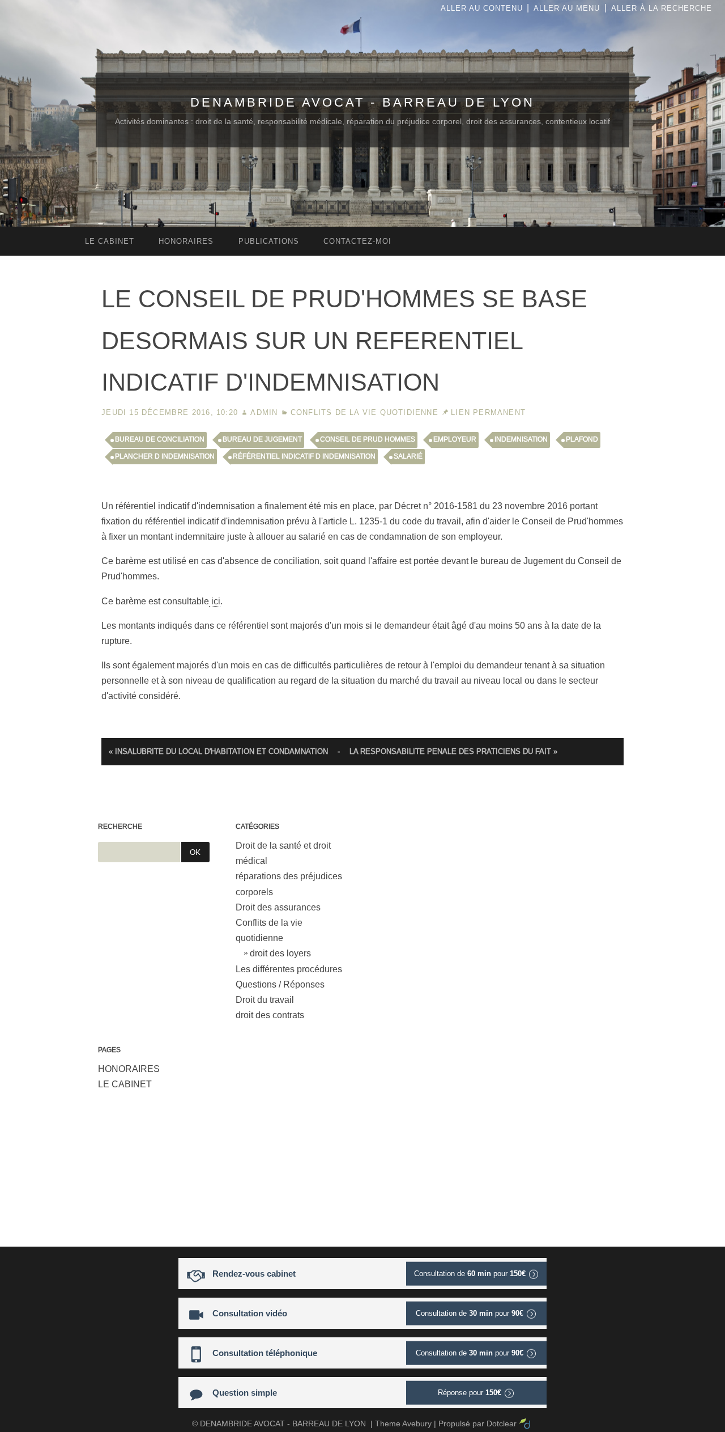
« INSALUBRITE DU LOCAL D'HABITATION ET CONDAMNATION (218, 751)
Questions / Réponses (280, 984)
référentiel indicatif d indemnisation (304, 456)
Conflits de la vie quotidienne (364, 412)
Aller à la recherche (661, 8)
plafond (582, 439)
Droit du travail (265, 1000)
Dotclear (502, 1423)
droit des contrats (270, 1015)
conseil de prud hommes (367, 439)
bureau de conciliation (159, 439)
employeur (454, 439)
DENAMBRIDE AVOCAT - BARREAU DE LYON (362, 102)
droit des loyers (280, 953)
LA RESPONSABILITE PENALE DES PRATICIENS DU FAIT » (453, 751)
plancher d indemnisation (165, 456)
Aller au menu (567, 8)
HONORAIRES (129, 1069)
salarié (408, 456)
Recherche (120, 827)
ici (214, 601)
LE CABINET (125, 1084)
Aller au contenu (482, 8)
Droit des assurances (278, 907)
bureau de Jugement (262, 439)
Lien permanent (488, 412)
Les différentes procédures (289, 969)
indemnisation (521, 439)
